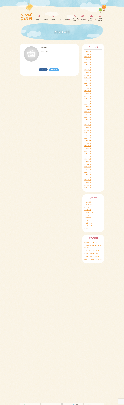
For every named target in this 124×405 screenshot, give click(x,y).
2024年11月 (87, 107)
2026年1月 (87, 70)
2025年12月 (87, 72)
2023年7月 (87, 148)
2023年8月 (87, 146)
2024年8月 (87, 114)
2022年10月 (87, 172)
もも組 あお (88, 223)
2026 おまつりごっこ (91, 250)
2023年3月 (87, 159)
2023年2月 (87, 162)
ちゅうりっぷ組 (88, 212)
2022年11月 (87, 169)
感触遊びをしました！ (90, 243)
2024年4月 (87, 125)
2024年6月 (87, 120)
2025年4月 (87, 93)
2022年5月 (87, 185)
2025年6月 (87, 88)
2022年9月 (87, 175)
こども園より (88, 205)
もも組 (86, 220)
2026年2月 (87, 67)
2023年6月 (87, 151)
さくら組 (86, 207)
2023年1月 (87, 164)
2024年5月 (87, 122)
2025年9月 (87, 80)
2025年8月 (87, 83)
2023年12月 (87, 135)
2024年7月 (87, 117)
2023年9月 (87, 143)
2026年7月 (87, 54)
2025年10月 (87, 78)
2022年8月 (87, 177)
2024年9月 (87, 112)
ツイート (54, 70)
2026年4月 (87, 62)
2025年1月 (87, 101)
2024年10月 (87, 109)
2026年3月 (87, 65)
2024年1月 (87, 133)
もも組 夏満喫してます (91, 253)
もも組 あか (88, 226)
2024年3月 (87, 127)
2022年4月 (87, 188)
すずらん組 (87, 210)
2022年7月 (87, 180)
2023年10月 (87, 141)
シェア (44, 70)
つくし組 (86, 215)
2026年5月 (87, 59)
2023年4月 (87, 156)
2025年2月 (87, 99)
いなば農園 (87, 202)
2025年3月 (87, 96)
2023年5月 (87, 154)
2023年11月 (87, 138)
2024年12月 (87, 104)
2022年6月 (87, 182)
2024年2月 (87, 130)
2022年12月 (87, 167)
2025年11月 (87, 75)
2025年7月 (87, 86)
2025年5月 (87, 91)
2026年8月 (87, 52)
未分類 (86, 228)
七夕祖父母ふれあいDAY (91, 256)
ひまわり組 (87, 218)
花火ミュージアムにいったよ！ (93, 259)
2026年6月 (87, 57)
